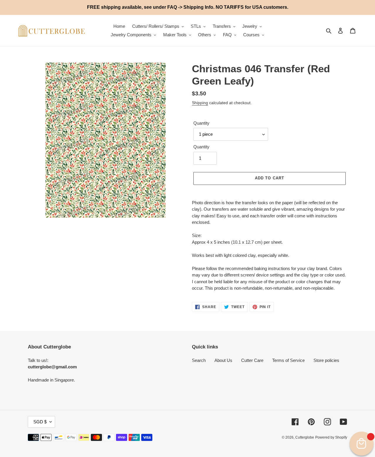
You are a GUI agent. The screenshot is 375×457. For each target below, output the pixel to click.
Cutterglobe (304, 437)
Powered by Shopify (331, 437)
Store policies (326, 360)
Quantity (201, 123)
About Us (223, 360)
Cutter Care (252, 360)
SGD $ (40, 421)
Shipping (200, 102)
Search (199, 360)
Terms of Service (288, 360)
